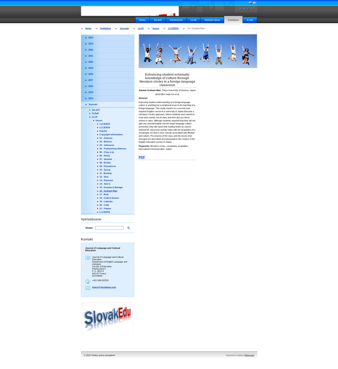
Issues (156, 28)
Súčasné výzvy (212, 20)
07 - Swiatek (106, 159)
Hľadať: (89, 228)
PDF (142, 157)
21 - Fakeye (105, 208)
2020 (90, 62)
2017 (90, 80)
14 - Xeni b (105, 184)
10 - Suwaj (105, 170)
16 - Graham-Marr (108, 191)
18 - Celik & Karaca (109, 198)
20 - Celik (104, 205)
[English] (254, 2)
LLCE (193, 20)
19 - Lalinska (106, 201)
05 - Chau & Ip (107, 152)
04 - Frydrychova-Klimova (113, 148)
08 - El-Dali (105, 162)
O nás (250, 20)
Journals (124, 28)
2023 (90, 43)
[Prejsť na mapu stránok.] (244, 9)
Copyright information (111, 134)
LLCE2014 (173, 28)
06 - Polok (105, 155)
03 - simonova (107, 145)
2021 (90, 56)
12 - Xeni (104, 177)
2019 (90, 68)
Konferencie (176, 20)
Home (142, 20)
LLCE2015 (105, 124)
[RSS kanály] (252, 9)
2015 (90, 92)
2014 (90, 98)
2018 (90, 74)
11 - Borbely (106, 173)
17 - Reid (104, 194)
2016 (90, 86)
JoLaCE (158, 20)
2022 (90, 50)
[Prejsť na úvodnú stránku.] (135, 11)
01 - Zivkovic (106, 138)
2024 (90, 37)
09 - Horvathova (108, 166)
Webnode (249, 355)
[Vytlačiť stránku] (248, 9)
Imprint (103, 131)
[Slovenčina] (250, 2)
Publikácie (233, 20)
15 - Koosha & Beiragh (111, 187)
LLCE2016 (105, 212)
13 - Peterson (106, 180)
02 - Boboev (106, 141)
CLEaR (95, 113)
